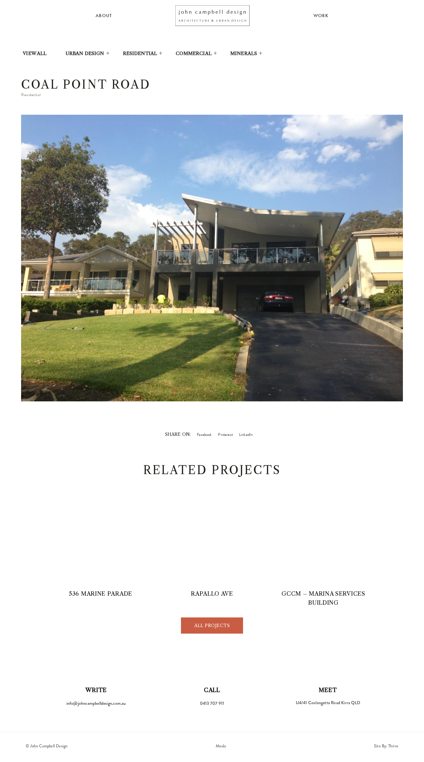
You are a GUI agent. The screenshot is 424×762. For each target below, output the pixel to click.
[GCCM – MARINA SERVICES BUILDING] (323, 542)
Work (320, 15)
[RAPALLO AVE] (212, 542)
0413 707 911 (212, 703)
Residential (140, 53)
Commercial (194, 53)
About (104, 15)
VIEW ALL (35, 53)
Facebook (204, 435)
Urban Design (84, 53)
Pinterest (225, 435)
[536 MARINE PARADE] (101, 542)
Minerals (243, 53)
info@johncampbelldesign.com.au (96, 703)
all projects (212, 625)
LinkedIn (246, 435)
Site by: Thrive (386, 746)
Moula (221, 746)
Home (212, 15)
